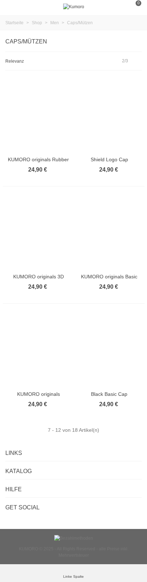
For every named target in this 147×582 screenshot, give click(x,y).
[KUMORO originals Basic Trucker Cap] (109, 232)
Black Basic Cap (109, 394)
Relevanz (15, 61)
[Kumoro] (74, 7)
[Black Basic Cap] (109, 349)
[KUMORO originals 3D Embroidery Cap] (38, 232)
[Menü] (12, 7)
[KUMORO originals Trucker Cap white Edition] (38, 349)
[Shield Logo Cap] (109, 115)
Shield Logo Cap (109, 159)
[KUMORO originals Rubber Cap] (38, 115)
